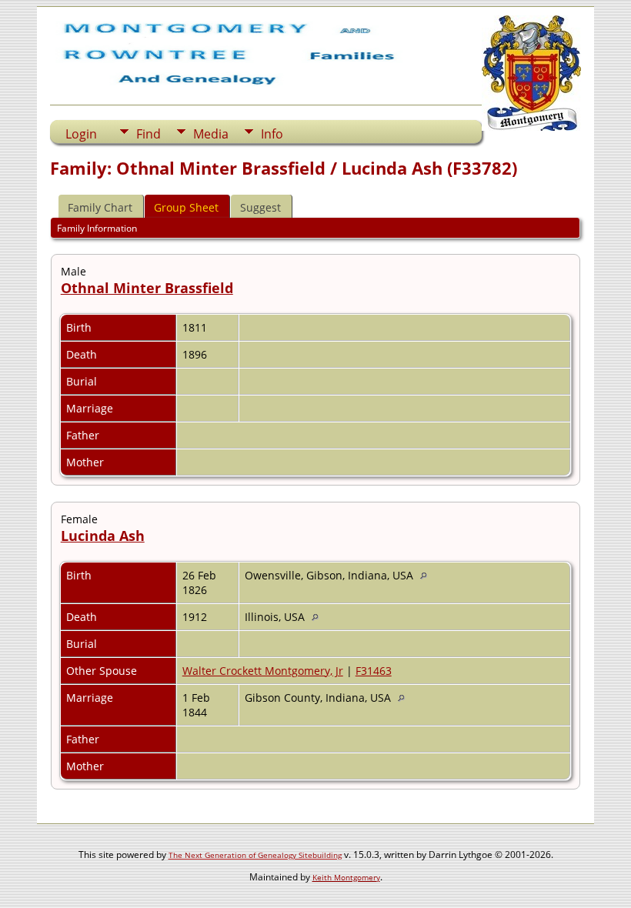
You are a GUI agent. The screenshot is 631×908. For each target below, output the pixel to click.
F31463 (374, 670)
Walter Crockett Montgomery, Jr (262, 670)
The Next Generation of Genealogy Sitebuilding (255, 855)
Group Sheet (186, 207)
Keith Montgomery (346, 877)
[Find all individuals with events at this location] (427, 575)
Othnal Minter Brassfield (147, 288)
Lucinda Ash (103, 535)
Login (81, 133)
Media (211, 133)
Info (272, 133)
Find (148, 133)
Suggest (260, 207)
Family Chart (100, 207)
